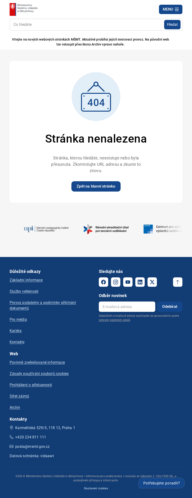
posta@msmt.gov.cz (32, 446)
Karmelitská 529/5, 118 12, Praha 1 (45, 428)
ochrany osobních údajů (114, 320)
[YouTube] (128, 282)
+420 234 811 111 (30, 437)
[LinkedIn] (140, 282)
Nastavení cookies (96, 488)
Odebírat (169, 306)
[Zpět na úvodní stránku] (24, 9)
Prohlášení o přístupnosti (31, 385)
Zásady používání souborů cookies (39, 373)
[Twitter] (152, 282)
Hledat (172, 24)
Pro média (18, 319)
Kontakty (17, 342)
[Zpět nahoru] (177, 282)
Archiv (15, 407)
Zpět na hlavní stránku (96, 186)
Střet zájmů (19, 396)
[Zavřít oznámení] (178, 42)
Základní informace (26, 280)
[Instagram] (115, 282)
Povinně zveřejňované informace (37, 362)
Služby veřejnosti (24, 291)
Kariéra (16, 330)
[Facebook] (103, 282)
